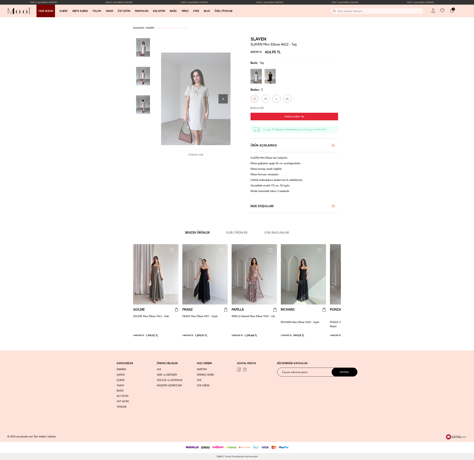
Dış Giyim (159, 11)
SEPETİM (202, 369)
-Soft (219, 456)
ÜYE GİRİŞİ (203, 385)
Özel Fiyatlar (223, 11)
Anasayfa (138, 27)
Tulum (97, 11)
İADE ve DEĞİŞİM (167, 374)
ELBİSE (121, 380)
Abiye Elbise (80, 11)
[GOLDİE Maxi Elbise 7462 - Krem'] (176, 335)
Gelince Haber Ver (294, 116)
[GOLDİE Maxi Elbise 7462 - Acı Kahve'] (174, 335)
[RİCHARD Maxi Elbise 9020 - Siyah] (303, 274)
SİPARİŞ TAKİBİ (205, 374)
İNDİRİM (150, 27)
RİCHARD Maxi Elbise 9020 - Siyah (300, 322)
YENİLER (121, 406)
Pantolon (141, 11)
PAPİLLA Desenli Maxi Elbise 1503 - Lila (253, 316)
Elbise (64, 11)
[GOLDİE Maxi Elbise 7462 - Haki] (155, 274)
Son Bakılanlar (276, 232)
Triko (185, 11)
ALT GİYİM (122, 396)
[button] (223, 98)
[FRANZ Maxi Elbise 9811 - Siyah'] (224, 335)
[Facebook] (239, 369)
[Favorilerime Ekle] (172, 250)
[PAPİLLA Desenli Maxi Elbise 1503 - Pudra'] (275, 335)
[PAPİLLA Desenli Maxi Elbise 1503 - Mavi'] (271, 335)
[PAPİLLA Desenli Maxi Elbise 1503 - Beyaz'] (273, 335)
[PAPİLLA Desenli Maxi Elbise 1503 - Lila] (254, 274)
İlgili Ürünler (236, 232)
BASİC (120, 390)
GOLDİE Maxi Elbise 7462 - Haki (151, 316)
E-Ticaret (227, 456)
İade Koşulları (262, 206)
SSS (159, 369)
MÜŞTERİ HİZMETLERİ (169, 385)
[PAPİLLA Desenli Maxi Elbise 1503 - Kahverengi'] (269, 335)
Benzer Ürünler (197, 232)
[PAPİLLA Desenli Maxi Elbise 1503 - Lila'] (267, 335)
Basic (173, 11)
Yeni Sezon (45, 11)
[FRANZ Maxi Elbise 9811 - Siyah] (205, 274)
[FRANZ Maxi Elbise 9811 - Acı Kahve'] (226, 335)
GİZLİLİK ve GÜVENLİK (169, 380)
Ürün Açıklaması (264, 145)
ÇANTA (121, 374)
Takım (109, 11)
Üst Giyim (124, 11)
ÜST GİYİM (123, 401)
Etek (196, 11)
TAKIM (120, 385)
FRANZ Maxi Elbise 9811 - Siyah (200, 316)
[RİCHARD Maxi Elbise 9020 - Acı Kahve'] (324, 335)
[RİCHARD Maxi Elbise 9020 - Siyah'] (322, 335)
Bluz (207, 11)
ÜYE (199, 380)
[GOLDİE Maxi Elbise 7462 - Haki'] (173, 335)
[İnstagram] (245, 369)
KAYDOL (344, 372)
